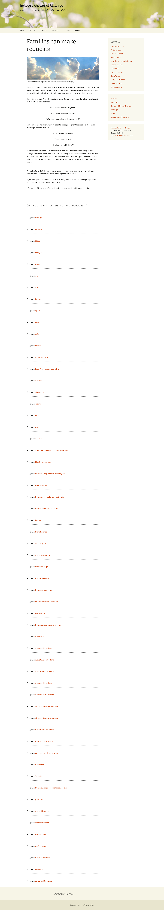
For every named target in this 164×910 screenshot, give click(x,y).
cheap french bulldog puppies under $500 (52, 450)
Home (22, 30)
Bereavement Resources (120, 117)
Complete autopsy (117, 46)
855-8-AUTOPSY (116, 135)
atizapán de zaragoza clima (46, 706)
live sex (38, 520)
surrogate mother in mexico (46, 753)
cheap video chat (42, 811)
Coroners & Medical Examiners (122, 106)
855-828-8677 (127, 135)
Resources (56, 30)
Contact (78, 30)
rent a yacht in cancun (44, 881)
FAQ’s (113, 113)
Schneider (39, 776)
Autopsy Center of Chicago (120, 128)
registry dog (40, 613)
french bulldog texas (43, 590)
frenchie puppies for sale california (49, 497)
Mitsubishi (39, 764)
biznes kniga (40, 229)
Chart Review (115, 76)
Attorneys (114, 110)
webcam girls (40, 543)
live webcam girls (42, 566)
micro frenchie (41, 485)
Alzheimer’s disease (118, 65)
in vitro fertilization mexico (46, 601)
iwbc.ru (38, 299)
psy (36, 427)
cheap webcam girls (43, 555)
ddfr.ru (37, 334)
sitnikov (38, 380)
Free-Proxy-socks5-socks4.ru (47, 369)
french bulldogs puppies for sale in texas (51, 788)
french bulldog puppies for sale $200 (50, 473)
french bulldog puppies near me (48, 625)
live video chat (41, 532)
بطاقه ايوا (39, 799)
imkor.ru (38, 345)
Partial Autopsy (116, 50)
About (68, 30)
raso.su (38, 264)
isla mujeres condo (42, 857)
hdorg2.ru (39, 252)
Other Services (116, 87)
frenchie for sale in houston (46, 508)
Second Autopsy (117, 54)
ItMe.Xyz (38, 217)
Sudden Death (116, 57)
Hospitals (114, 102)
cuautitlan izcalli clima (44, 660)
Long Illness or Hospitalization (121, 61)
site (36, 287)
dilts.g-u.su (39, 392)
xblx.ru (38, 404)
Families (114, 98)
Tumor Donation (116, 83)
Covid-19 (44, 30)
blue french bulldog (43, 462)
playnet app (40, 869)
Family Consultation (118, 80)
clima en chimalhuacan (44, 648)
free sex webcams (42, 578)
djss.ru (37, 310)
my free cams (40, 834)
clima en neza (40, 636)
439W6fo (38, 438)
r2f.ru (37, 415)
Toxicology (114, 68)
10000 (37, 241)
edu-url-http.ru (41, 357)
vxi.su (37, 276)
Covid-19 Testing (117, 72)
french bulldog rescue (44, 741)
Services (32, 30)
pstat (37, 322)
